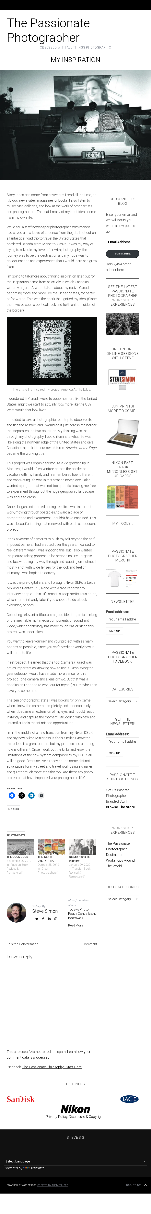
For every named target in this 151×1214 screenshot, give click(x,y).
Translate (37, 1168)
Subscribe (122, 253)
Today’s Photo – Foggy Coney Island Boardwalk (82, 914)
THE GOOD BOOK (17, 856)
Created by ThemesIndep (52, 1185)
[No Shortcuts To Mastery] (82, 847)
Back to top (133, 1185)
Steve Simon (45, 911)
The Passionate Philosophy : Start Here (52, 1067)
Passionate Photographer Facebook (123, 656)
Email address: (117, 612)
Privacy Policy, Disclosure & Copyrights (75, 1116)
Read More (75, 925)
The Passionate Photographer (48, 30)
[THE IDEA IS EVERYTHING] (51, 847)
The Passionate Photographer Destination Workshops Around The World (120, 854)
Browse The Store (120, 807)
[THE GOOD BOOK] (20, 847)
